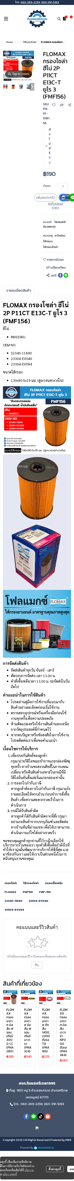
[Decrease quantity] (58, 186)
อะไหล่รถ (60, 236)
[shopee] (48, 1116)
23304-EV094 (14, 910)
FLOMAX (10, 892)
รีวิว (37, 965)
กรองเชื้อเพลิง (54, 883)
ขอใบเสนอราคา (55, 205)
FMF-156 (45, 892)
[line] (33, 1116)
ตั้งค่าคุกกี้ (55, 1169)
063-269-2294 (30, 2)
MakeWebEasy (46, 1148)
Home (9, 42)
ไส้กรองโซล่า (30, 42)
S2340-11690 (13, 901)
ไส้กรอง (48, 241)
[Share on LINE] (66, 275)
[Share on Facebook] (60, 275)
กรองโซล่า (11, 883)
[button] (59, 18)
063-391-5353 (50, 2)
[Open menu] (6, 19)
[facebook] (26, 1116)
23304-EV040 (38, 901)
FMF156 (28, 892)
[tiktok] (40, 1116)
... (18, 42)
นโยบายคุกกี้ (10, 1174)
